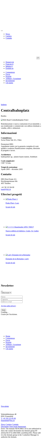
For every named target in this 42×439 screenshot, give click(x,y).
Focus (8, 74)
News (8, 34)
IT (38, 58)
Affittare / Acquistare (13, 79)
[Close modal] (2, 291)
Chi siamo (9, 83)
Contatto (9, 38)
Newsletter (5, 406)
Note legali (13, 427)
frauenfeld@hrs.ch (8, 420)
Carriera (9, 36)
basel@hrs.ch (6, 189)
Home (8, 336)
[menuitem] (10, 62)
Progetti (8, 76)
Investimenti (10, 81)
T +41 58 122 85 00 (8, 418)
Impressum (22, 427)
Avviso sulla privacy (8, 306)
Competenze (10, 72)
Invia (3, 310)
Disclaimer (5, 427)
